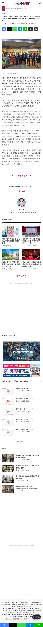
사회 (4, 14)
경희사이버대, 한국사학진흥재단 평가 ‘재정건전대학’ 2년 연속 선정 (11, 264)
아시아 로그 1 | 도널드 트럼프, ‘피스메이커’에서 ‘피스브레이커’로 (26, 487)
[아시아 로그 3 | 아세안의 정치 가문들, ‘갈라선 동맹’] (8, 468)
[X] (9, 29)
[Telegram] (20, 29)
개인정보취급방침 (17, 616)
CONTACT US (28, 616)
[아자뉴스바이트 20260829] (8, 391)
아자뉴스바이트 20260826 (24, 419)
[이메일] (30, 29)
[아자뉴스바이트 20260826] (8, 422)
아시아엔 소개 (6, 615)
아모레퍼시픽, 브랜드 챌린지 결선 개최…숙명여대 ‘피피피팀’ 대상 (31, 241)
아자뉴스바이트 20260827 (24, 409)
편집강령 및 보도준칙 (29, 615)
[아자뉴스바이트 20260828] (8, 401)
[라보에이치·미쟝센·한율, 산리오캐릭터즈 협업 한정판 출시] (11, 231)
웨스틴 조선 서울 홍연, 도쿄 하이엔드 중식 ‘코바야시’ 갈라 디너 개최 (31, 264)
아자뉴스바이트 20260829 (24, 388)
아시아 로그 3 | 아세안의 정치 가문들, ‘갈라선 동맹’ (27, 467)
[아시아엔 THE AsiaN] (21, 3)
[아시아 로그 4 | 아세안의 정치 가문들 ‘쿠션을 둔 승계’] (8, 458)
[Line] (25, 29)
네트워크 (19, 615)
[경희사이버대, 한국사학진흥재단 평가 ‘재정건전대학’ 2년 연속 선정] (11, 254)
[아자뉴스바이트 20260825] (8, 432)
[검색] (40, 4)
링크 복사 (21, 191)
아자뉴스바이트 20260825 (24, 429)
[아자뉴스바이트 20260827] (8, 412)
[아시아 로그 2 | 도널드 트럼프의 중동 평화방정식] (8, 479)
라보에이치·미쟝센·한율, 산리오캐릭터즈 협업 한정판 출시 (11, 241)
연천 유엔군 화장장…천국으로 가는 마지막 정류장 (23, 9)
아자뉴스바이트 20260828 (24, 399)
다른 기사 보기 (21, 441)
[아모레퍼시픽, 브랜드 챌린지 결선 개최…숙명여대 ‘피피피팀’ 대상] (31, 231)
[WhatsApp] (14, 29)
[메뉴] (3, 4)
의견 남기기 (21, 276)
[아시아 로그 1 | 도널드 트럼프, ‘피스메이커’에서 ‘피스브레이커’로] (8, 489)
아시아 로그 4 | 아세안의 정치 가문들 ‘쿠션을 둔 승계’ (27, 456)
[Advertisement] (21, 306)
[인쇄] (36, 29)
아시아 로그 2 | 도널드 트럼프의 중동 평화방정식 (27, 477)
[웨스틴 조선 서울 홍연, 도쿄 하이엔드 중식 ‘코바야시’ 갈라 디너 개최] (31, 254)
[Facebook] (4, 29)
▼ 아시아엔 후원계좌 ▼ (21, 176)
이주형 (4, 23)
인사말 (13, 615)
